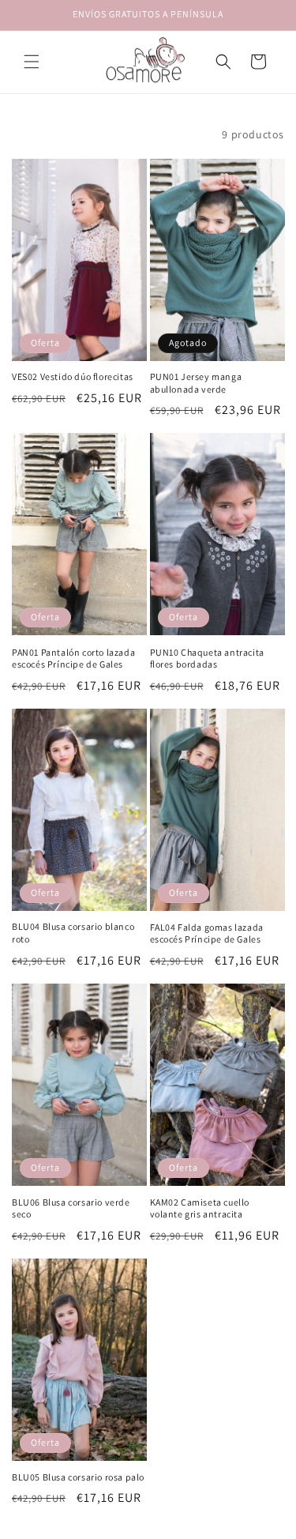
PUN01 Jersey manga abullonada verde (196, 383)
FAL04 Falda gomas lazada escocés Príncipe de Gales (207, 933)
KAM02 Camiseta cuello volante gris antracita (200, 1208)
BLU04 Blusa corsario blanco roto (73, 932)
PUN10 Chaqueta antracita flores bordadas (207, 658)
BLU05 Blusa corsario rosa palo (78, 1477)
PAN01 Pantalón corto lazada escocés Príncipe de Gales (73, 658)
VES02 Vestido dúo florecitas (72, 376)
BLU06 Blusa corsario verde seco (71, 1208)
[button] (31, 61)
